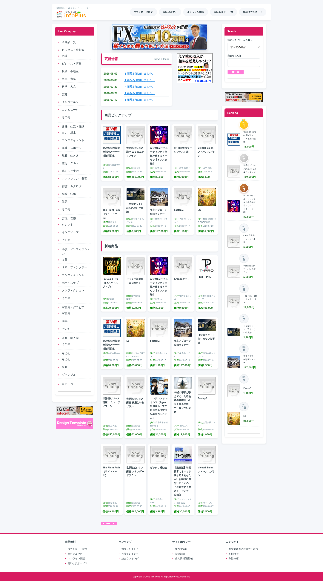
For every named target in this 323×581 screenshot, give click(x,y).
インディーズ (70, 232)
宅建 (64, 56)
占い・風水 (69, 132)
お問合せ (234, 553)
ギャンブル (69, 374)
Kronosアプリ (182, 278)
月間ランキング (130, 553)
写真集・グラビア (73, 307)
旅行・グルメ (70, 163)
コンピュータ (70, 109)
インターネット (71, 102)
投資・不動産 (70, 71)
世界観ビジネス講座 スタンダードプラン (135, 471)
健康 (64, 201)
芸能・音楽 (69, 218)
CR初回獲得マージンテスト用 (183, 149)
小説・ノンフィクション (76, 251)
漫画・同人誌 (70, 338)
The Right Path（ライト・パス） (111, 213)
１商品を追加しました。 (139, 73)
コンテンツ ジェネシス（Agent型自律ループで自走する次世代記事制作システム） (159, 407)
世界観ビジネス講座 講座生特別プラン (135, 402)
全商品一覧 (69, 42)
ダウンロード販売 (77, 549)
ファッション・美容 (74, 178)
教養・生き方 (70, 155)
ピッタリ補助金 (158, 467)
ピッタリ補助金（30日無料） (134, 280)
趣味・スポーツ (71, 148)
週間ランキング (130, 549)
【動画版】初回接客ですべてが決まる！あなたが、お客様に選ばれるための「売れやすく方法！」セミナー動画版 (182, 481)
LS (199, 209)
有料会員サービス (77, 563)
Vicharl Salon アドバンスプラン (206, 151)
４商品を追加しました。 (139, 87)
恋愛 (64, 367)
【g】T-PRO (204, 276)
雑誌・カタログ (71, 186)
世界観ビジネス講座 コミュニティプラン (135, 151)
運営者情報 (181, 549)
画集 (64, 321)
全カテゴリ (69, 384)
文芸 (64, 259)
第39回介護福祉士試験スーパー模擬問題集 (111, 151)
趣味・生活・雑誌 (73, 126)
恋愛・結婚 (69, 194)
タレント (67, 224)
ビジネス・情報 (71, 63)
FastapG (179, 209)
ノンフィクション (73, 290)
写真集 (66, 313)
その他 (66, 117)
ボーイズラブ (70, 282)
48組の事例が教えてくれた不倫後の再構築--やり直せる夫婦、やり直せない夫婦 (182, 401)
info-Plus (155, 576)
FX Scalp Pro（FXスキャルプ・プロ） (110, 282)
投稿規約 (180, 553)
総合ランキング (130, 558)
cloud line (185, 576)
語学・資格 (69, 79)
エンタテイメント (73, 140)
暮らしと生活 (70, 171)
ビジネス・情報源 (73, 50)
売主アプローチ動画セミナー (158, 211)
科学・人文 (69, 86)
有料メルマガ (75, 553)
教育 (64, 94)
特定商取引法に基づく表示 (243, 549)
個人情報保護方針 (185, 558)
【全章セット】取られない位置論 (134, 207)
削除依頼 (234, 558)
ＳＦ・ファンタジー (74, 267)
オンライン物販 (76, 558)
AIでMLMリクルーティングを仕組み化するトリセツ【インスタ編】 (159, 155)
